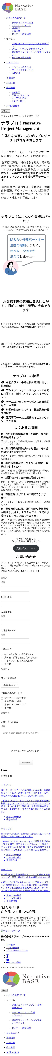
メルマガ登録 (15, 962)
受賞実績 (16, 31)
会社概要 (16, 92)
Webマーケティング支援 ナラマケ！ (29, 49)
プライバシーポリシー (17, 950)
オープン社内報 (19, 98)
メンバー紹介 (18, 101)
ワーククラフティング (22, 70)
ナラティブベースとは (22, 23)
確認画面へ (26, 762)
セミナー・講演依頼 (21, 34)
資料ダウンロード (26, 548)
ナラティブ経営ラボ (21, 67)
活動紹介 (16, 73)
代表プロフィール (20, 95)
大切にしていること (21, 25)
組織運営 (16, 28)
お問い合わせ (12, 947)
